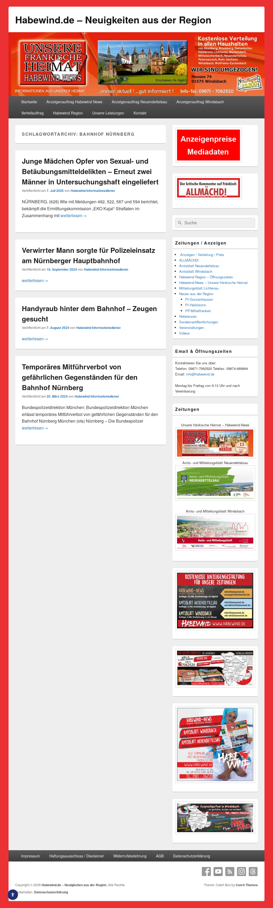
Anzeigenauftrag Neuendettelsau (139, 101)
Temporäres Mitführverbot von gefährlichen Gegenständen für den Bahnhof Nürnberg (80, 377)
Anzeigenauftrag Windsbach (200, 101)
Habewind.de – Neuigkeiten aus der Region (113, 19)
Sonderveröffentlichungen (198, 321)
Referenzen (188, 316)
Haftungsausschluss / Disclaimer (76, 856)
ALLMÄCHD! (189, 260)
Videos (184, 333)
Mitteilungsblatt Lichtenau (199, 288)
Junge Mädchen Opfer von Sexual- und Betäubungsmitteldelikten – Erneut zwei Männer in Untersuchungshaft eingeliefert (90, 171)
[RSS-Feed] (229, 871)
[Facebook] (206, 871)
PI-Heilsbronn (195, 304)
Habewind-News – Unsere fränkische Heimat (213, 282)
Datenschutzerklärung (191, 856)
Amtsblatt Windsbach (195, 271)
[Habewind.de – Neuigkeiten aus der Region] (136, 94)
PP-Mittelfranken (198, 310)
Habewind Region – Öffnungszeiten (206, 276)
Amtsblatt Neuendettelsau (199, 265)
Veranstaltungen (191, 327)
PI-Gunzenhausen (199, 299)
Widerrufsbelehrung (130, 856)
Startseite (29, 101)
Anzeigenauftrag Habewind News (74, 101)
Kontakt (140, 112)
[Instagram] (241, 871)
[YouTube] (218, 871)
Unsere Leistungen (108, 112)
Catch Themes (247, 884)
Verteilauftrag (32, 112)
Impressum (30, 856)
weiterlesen (74, 215)
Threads (253, 871)
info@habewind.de (200, 374)
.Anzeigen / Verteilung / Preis (201, 254)
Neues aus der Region (196, 293)
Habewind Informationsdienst (93, 190)
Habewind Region (68, 112)
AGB (160, 856)
